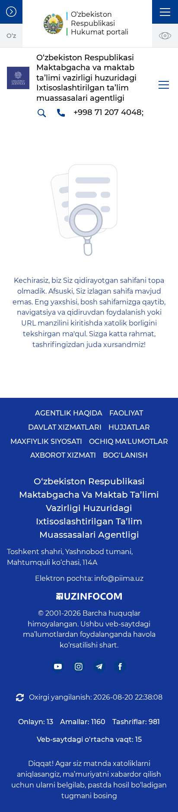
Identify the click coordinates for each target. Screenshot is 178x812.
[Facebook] (120, 666)
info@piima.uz (118, 578)
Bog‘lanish (125, 455)
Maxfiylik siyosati (46, 441)
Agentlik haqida (68, 413)
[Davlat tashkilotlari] (11, 12)
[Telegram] (99, 666)
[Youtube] (58, 666)
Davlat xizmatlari (65, 427)
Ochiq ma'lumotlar (128, 441)
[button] (165, 12)
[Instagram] (79, 666)
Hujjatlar (129, 427)
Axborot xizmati (63, 455)
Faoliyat (126, 413)
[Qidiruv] (41, 113)
